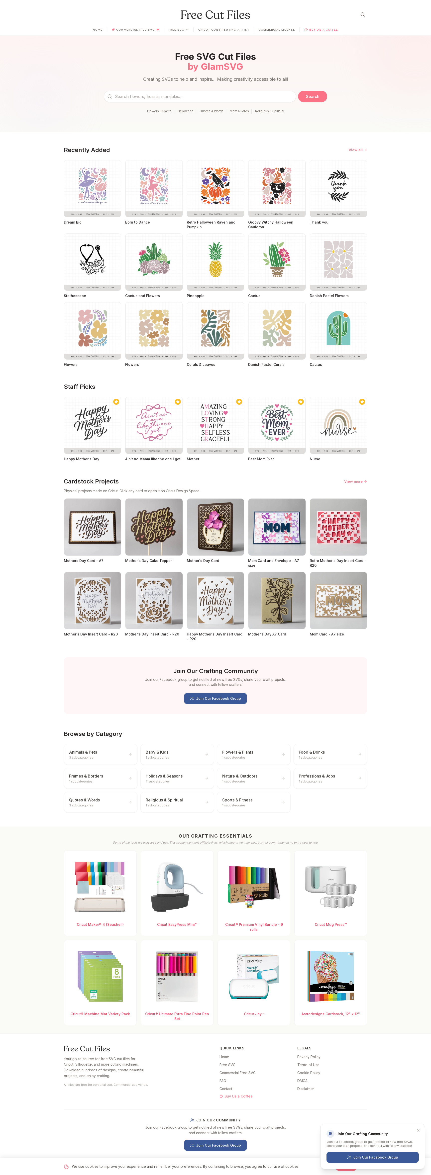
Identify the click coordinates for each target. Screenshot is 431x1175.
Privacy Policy (309, 1057)
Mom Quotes (239, 111)
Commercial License (277, 29)
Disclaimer (305, 1089)
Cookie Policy (308, 1073)
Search (312, 96)
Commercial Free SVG (135, 29)
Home (97, 29)
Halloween (185, 111)
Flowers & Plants (159, 111)
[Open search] (362, 14)
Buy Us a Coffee (323, 29)
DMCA (302, 1081)
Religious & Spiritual (269, 111)
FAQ (222, 1081)
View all (356, 150)
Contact (225, 1089)
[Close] (418, 1130)
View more (353, 481)
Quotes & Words (211, 111)
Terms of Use (308, 1065)
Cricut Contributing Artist (224, 29)
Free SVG (177, 29)
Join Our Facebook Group (218, 698)
